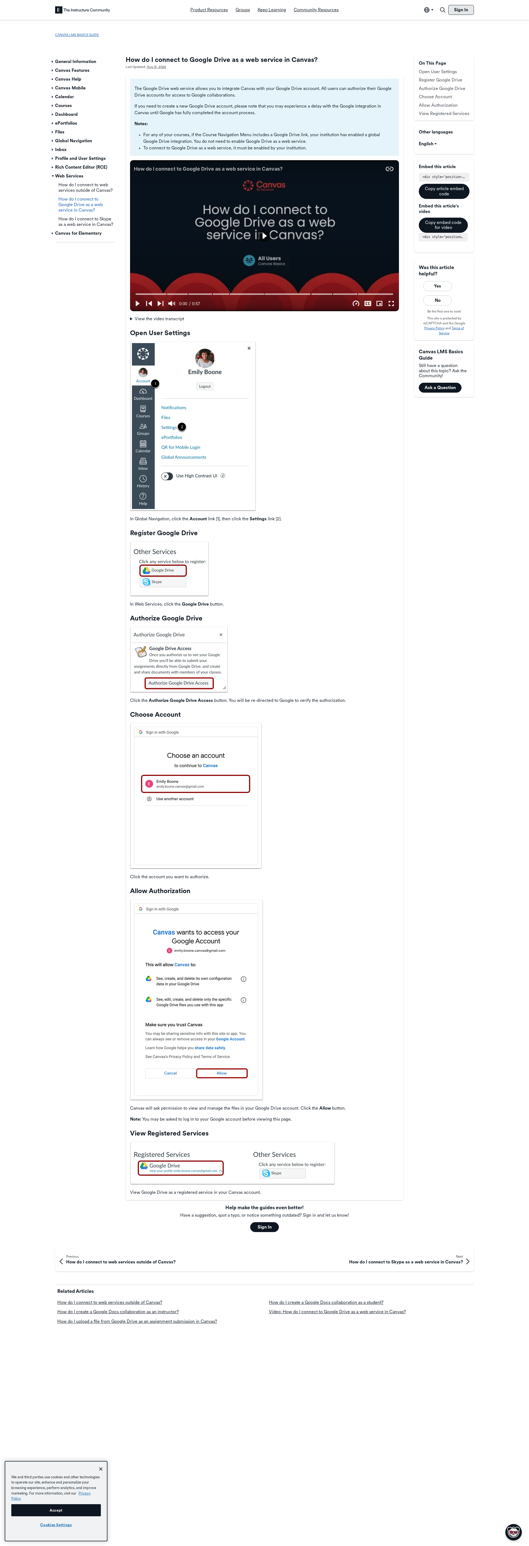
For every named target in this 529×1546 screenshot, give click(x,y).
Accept (56, 1510)
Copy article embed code (444, 191)
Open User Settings (438, 71)
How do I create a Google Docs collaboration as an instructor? (118, 1311)
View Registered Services (444, 113)
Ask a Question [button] (440, 387)
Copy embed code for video (443, 225)
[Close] (101, 1469)
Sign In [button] (265, 1227)
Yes (437, 286)
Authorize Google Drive (442, 88)
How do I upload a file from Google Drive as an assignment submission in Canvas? (137, 1321)
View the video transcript (159, 318)
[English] (82, 9)
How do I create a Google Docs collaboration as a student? (326, 1302)
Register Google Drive (440, 80)
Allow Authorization (438, 105)
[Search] (443, 10)
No (438, 300)
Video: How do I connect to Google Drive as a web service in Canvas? (337, 1311)
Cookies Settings (56, 1525)
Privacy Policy (434, 328)
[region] (56, 1501)
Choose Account (435, 96)
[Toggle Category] (53, 61)
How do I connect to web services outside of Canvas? (109, 1302)
